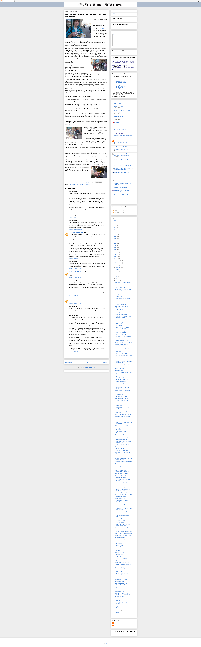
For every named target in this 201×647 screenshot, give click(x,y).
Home (86, 362)
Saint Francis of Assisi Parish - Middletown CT (121, 160)
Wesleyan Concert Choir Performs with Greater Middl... (122, 286)
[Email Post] (92, 182)
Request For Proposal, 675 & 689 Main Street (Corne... (122, 490)
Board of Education (120, 88)
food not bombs (72, 184)
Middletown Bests (119, 394)
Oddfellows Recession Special (121, 450)
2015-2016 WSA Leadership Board (121, 155)
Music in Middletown (120, 498)
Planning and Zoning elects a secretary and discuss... (121, 476)
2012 (115, 252)
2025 (115, 223)
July (116, 271)
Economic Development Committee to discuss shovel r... (123, 542)
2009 (115, 258)
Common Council (120, 90)
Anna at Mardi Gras (119, 589)
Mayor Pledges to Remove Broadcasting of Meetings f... (122, 584)
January (117, 612)
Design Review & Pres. (121, 82)
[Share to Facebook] (100, 182)
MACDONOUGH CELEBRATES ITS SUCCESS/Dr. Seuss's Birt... (123, 594)
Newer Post (68, 362)
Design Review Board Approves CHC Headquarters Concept (123, 495)
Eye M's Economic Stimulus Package (123, 468)
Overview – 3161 (117, 117)
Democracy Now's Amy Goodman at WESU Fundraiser (123, 401)
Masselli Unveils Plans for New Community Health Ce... (122, 528)
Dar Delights (118, 312)
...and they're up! (119, 554)
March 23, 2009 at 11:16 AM (75, 229)
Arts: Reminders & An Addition (122, 425)
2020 (115, 234)
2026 (115, 220)
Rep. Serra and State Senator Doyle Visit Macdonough (123, 376)
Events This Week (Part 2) (121, 334)
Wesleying (116, 122)
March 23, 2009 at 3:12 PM (75, 277)
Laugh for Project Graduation (121, 396)
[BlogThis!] (97, 182)
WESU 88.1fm (117, 180)
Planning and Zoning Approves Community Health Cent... (122, 328)
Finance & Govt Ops (120, 86)
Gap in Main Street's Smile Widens (123, 444)
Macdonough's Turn (119, 310)
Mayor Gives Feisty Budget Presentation (121, 411)
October (117, 265)
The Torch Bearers (119, 370)
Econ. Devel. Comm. (120, 83)
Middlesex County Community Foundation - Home (121, 173)
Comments (116, 212)
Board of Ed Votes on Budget (121, 579)
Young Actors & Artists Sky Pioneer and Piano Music (123, 571)
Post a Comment (71, 355)
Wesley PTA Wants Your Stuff (122, 492)
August (117, 269)
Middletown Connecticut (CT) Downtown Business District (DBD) (122, 164)
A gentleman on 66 (119, 434)
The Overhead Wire (119, 141)
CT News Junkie (118, 128)
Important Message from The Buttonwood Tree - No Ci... (122, 339)
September (118, 267)
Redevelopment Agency (121, 81)
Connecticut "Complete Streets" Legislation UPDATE (122, 512)
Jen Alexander (117, 625)
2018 (115, 238)
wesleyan (88, 184)
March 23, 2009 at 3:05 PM (75, 268)
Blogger (108, 643)
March (117, 280)
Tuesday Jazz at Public (120, 537)
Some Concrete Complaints (121, 504)
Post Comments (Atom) (89, 367)
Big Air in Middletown (120, 587)
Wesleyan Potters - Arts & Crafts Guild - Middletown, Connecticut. (123, 169)
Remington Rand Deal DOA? (121, 398)
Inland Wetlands (119, 87)
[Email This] (95, 182)
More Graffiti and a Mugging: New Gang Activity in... (123, 290)
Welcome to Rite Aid (119, 420)
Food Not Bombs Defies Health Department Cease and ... (122, 365)
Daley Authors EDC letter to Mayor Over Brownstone (123, 521)
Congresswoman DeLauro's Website (122, 194)
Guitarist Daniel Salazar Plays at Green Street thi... (122, 501)
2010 (115, 256)
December (117, 260)
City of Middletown (118, 201)
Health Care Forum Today (121, 314)
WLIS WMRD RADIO (119, 198)
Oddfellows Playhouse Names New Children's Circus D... (123, 317)
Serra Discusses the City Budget (122, 348)
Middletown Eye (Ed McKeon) (76, 232)
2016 (115, 243)
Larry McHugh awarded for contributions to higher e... (121, 546)
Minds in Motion (119, 302)
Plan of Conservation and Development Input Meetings (122, 471)
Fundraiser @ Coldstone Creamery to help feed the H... (123, 283)
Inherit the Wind (118, 325)
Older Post (104, 362)
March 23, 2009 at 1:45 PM (75, 258)
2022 (115, 229)
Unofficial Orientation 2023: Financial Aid (123, 123)
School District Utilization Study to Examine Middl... (123, 442)
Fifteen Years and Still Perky (121, 437)
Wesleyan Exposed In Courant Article (123, 506)
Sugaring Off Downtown (120, 381)
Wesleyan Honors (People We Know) (123, 342)
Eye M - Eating (118, 556)
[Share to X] (98, 182)
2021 (115, 232)
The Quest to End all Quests (121, 368)
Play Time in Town (119, 485)
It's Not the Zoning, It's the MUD (121, 142)
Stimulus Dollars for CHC (121, 304)
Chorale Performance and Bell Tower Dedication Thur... (123, 459)
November (117, 263)
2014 (115, 247)
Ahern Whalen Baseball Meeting (121, 149)
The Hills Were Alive (120, 596)
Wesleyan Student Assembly (120, 153)
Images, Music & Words (120, 319)
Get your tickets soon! (120, 359)
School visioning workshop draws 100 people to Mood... (123, 322)
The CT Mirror (117, 103)
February (117, 610)
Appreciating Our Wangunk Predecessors (122, 112)
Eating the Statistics (119, 591)
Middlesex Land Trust (119, 133)
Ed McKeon (116, 623)
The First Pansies (119, 463)
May (116, 276)
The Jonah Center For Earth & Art (122, 110)
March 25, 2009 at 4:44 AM (75, 312)
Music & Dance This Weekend (122, 562)
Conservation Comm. (120, 80)
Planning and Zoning (121, 85)
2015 (115, 245)
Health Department (80, 184)
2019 (115, 236)
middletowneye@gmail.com (118, 27)
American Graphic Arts (120, 577)
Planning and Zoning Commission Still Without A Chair (122, 331)
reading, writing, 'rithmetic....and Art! (123, 535)
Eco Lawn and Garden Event (121, 518)
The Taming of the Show (120, 466)
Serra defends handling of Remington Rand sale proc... (123, 362)
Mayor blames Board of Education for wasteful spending (123, 404)
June (116, 274)
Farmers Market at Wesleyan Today (123, 336)
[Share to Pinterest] (101, 182)
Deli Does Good (118, 456)
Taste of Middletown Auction (121, 473)
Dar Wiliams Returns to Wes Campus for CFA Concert (123, 509)
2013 (115, 249)
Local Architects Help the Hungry (122, 487)
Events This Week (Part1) (121, 353)
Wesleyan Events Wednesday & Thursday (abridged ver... (122, 345)
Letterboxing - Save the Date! (121, 379)
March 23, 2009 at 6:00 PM (75, 295)
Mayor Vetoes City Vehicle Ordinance (123, 533)
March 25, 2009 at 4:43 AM (75, 303)
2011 (115, 254)
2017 (115, 241)
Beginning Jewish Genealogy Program (123, 461)
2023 (115, 227)
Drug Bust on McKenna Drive (122, 482)
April (116, 278)
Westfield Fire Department (120, 187)
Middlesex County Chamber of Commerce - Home (121, 191)
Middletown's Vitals (119, 552)
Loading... (114, 13)
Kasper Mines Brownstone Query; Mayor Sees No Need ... (122, 525)
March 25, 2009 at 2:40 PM (75, 351)
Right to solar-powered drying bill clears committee (122, 447)
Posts (115, 210)
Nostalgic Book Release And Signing (123, 414)
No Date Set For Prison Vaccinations (121, 129)
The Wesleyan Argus (119, 116)
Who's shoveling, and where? (121, 539)
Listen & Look (118, 296)
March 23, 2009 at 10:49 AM (75, 217)
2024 (115, 225)
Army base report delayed (121, 439)
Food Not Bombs (102, 28)
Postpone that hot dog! (120, 568)
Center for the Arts (118, 177)
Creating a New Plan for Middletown (123, 531)
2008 (115, 615)
